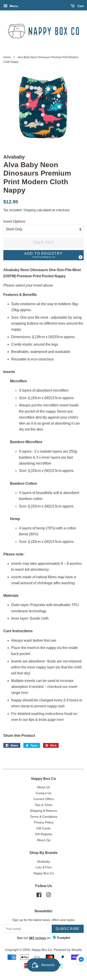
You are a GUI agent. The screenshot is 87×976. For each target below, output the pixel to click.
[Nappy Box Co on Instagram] (48, 896)
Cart (80, 6)
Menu (13, 6)
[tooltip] (81, 257)
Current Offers (43, 799)
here (24, 693)
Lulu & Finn (43, 867)
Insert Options (14, 221)
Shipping (29, 210)
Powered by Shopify (68, 949)
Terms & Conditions (43, 816)
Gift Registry (43, 834)
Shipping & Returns (43, 810)
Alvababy (43, 861)
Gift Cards (43, 828)
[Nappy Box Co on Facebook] (38, 896)
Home (7, 57)
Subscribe (68, 929)
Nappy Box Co (43, 873)
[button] (43, 255)
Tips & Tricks (43, 805)
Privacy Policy (43, 822)
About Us (43, 787)
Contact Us (43, 793)
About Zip (43, 840)
